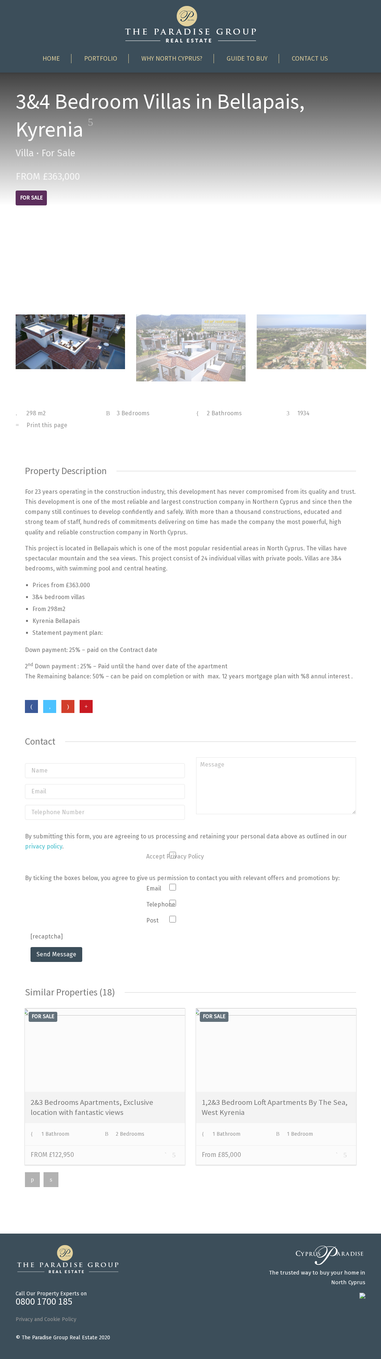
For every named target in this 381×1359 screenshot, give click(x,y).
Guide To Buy (247, 58)
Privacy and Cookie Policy (46, 1319)
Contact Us (310, 58)
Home (51, 58)
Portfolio (100, 58)
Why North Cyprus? (171, 58)
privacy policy (43, 846)
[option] (70, 341)
